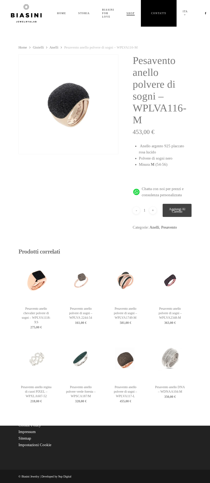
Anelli (53, 47)
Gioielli (38, 47)
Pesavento (169, 227)
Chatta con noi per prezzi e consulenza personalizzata (163, 192)
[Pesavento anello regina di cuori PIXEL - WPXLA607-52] (36, 359)
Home (22, 47)
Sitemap (24, 438)
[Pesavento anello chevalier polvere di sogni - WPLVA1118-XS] (36, 280)
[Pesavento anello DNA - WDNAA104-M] (170, 359)
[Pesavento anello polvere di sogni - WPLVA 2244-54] (81, 280)
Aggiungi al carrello (177, 210)
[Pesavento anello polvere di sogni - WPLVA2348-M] (170, 280)
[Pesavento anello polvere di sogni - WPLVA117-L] (125, 359)
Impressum (27, 432)
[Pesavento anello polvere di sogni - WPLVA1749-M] (125, 280)
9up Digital (64, 476)
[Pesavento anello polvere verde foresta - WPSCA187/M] (81, 359)
